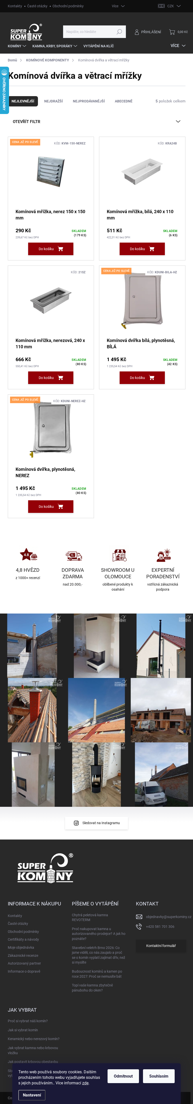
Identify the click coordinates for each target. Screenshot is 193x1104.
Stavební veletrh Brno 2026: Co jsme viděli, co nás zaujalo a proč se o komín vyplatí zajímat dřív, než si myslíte (98, 955)
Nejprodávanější (89, 101)
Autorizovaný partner (24, 963)
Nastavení (32, 1095)
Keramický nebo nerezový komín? (34, 1039)
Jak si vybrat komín (23, 1030)
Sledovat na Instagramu (101, 823)
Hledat (119, 32)
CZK (170, 6)
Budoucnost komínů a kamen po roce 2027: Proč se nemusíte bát (97, 973)
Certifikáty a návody (23, 939)
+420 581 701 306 (160, 927)
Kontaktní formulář (161, 946)
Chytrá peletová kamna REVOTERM (90, 917)
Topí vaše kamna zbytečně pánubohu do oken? (92, 987)
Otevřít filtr (26, 121)
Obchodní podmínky (68, 6)
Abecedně (123, 101)
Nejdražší (53, 101)
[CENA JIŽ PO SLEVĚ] (51, 174)
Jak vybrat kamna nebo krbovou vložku (33, 1050)
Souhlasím (158, 1076)
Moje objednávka (21, 947)
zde (85, 1083)
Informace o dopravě (24, 971)
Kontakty (15, 6)
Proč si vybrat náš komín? (28, 1021)
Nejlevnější (23, 101)
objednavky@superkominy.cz (168, 917)
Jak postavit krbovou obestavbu (33, 1062)
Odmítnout (123, 1076)
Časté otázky (37, 6)
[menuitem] (17, 46)
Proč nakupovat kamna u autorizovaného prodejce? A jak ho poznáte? (98, 934)
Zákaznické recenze (23, 956)
